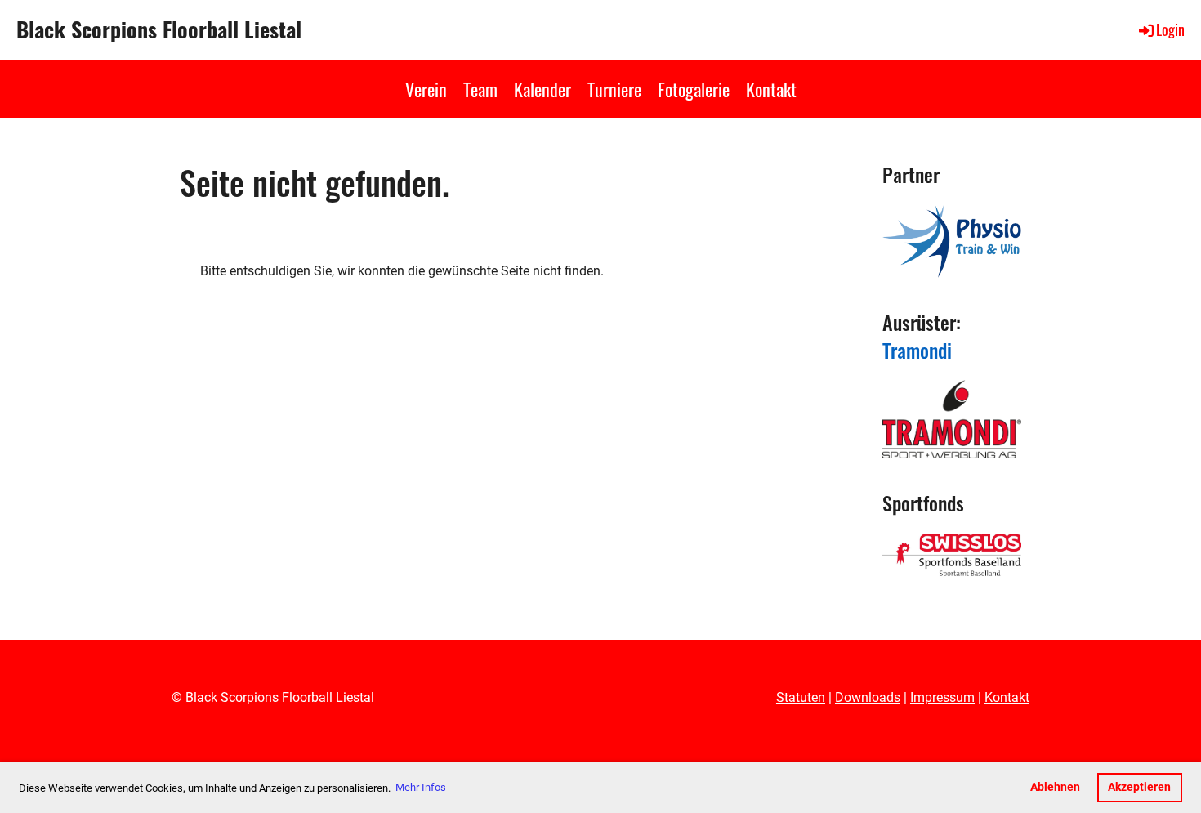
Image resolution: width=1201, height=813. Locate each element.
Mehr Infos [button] (420, 787)
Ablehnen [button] (1055, 787)
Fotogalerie (694, 89)
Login (1170, 29)
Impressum (942, 697)
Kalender (542, 89)
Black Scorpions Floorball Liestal (158, 29)
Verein (426, 89)
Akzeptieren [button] (1139, 787)
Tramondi (917, 349)
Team (480, 89)
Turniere (614, 89)
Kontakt (771, 89)
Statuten (800, 697)
